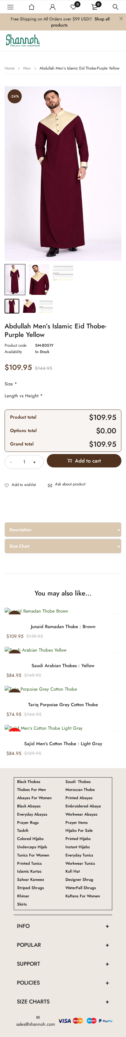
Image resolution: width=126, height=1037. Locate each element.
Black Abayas (29, 806)
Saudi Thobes (78, 781)
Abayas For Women (34, 798)
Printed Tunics (29, 863)
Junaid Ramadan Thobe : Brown (63, 626)
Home (10, 68)
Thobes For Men (31, 789)
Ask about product (70, 484)
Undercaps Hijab (32, 847)
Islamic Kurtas (29, 871)
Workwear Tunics (80, 863)
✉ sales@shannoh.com (35, 1021)
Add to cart (88, 460)
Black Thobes (28, 781)
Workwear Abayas (81, 814)
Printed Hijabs (78, 838)
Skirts (22, 904)
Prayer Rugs (28, 822)
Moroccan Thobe (80, 789)
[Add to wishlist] (20, 485)
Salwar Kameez (30, 879)
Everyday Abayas (32, 814)
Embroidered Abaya (83, 806)
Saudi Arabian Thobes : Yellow (62, 665)
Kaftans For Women (82, 896)
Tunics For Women (33, 855)
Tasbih (22, 830)
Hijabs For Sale (79, 830)
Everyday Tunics (79, 855)
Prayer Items (76, 822)
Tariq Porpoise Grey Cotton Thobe (63, 704)
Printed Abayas (79, 798)
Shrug (79, 879)
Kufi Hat (72, 871)
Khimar (23, 896)
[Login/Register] (52, 7)
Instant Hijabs (77, 847)
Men (27, 68)
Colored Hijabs (30, 838)
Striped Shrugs (30, 887)
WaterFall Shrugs (80, 887)
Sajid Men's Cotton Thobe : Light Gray (63, 743)
